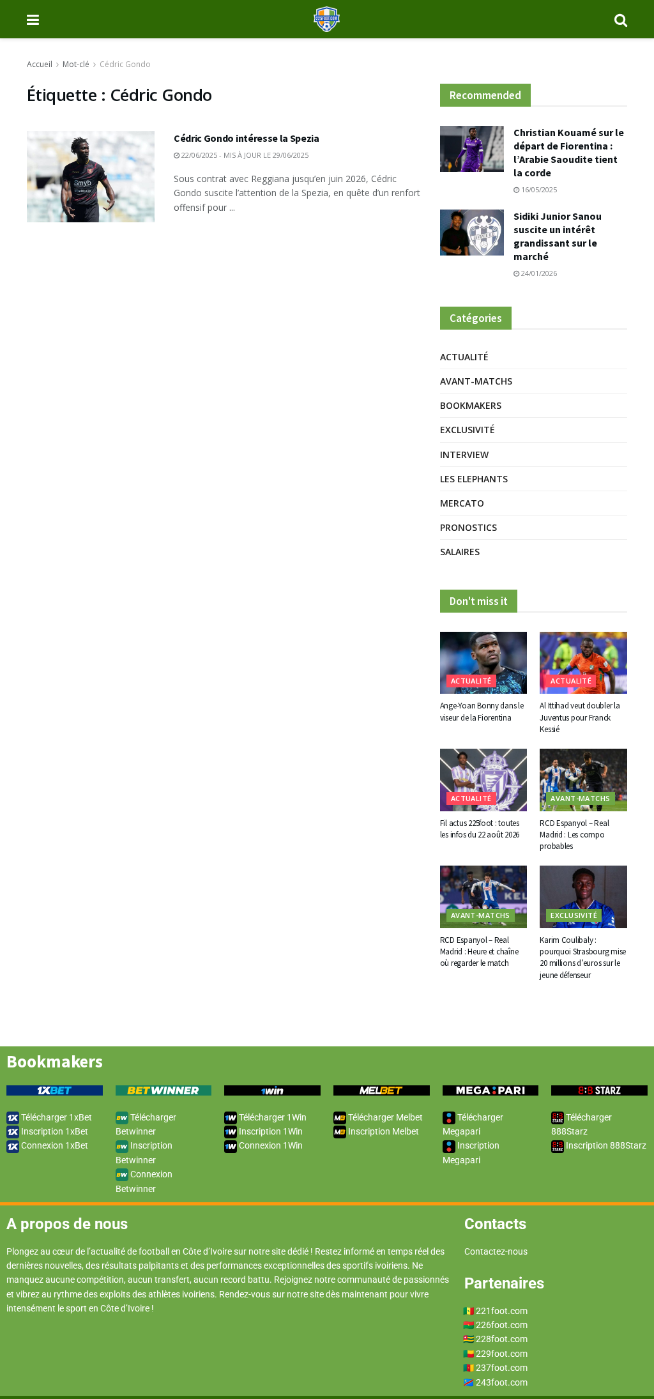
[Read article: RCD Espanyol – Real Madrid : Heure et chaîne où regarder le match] (484, 897)
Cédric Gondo (125, 64)
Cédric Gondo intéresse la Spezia (246, 138)
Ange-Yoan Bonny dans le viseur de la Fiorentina (482, 711)
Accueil (39, 64)
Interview (464, 454)
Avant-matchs (476, 381)
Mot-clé (76, 64)
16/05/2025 (538, 189)
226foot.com (502, 1325)
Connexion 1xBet (53, 1145)
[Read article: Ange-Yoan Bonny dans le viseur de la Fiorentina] (484, 663)
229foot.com (502, 1354)
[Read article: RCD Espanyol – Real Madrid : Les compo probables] (583, 780)
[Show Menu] (33, 19)
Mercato (462, 503)
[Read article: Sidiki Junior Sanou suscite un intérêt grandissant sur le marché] (472, 233)
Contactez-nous (496, 1251)
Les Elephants (474, 479)
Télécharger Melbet (384, 1117)
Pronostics (468, 527)
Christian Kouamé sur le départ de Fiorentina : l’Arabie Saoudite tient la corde (568, 152)
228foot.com (502, 1339)
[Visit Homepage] (327, 19)
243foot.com (502, 1382)
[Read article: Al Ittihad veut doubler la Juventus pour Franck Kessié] (583, 663)
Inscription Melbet (382, 1131)
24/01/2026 (538, 273)
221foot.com (502, 1311)
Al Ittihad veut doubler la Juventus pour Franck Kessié (580, 717)
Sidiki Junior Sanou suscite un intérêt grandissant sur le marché (557, 236)
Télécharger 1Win (272, 1117)
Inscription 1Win (270, 1131)
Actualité (464, 357)
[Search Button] (620, 19)
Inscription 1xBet (53, 1131)
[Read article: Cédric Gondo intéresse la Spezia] (91, 176)
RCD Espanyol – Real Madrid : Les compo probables (574, 835)
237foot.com (502, 1368)
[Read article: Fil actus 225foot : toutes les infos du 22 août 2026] (484, 780)
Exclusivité (467, 430)
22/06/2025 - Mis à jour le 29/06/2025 (243, 155)
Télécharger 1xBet (55, 1117)
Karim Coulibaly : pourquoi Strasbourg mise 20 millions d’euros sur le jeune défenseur (583, 958)
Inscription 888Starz (605, 1145)
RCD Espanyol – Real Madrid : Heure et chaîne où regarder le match (479, 951)
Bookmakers (470, 405)
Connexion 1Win (270, 1145)
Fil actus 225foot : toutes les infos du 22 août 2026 (480, 829)
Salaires (460, 552)
